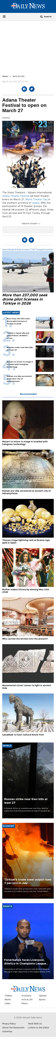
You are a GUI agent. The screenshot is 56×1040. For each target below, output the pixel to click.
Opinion (43, 996)
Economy (26, 996)
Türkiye (8, 996)
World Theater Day (36, 199)
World (7, 1000)
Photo (25, 1004)
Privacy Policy (9, 1024)
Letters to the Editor (38, 1028)
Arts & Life (18, 76)
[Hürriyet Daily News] (28, 6)
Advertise (7, 1032)
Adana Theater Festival (15, 196)
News (5, 76)
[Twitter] (31, 89)
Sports (42, 1000)
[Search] (41, 16)
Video (7, 1004)
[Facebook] (24, 89)
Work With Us (35, 1024)
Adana (35, 203)
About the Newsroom (13, 1028)
